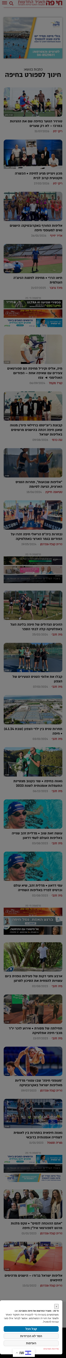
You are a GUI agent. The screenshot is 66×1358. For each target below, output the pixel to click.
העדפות (31, 1343)
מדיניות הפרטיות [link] (51, 1348)
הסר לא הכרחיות (31, 1336)
